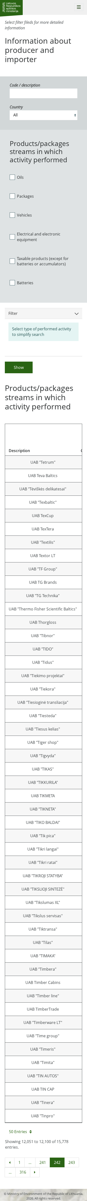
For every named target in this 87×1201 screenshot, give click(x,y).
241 (42, 1162)
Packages (25, 196)
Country (16, 107)
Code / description (25, 85)
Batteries (25, 282)
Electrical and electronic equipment (38, 236)
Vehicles (24, 215)
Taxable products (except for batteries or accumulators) (43, 261)
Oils (20, 177)
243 (71, 1162)
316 (23, 1172)
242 (57, 1162)
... (30, 1162)
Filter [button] (13, 313)
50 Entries (18, 1131)
